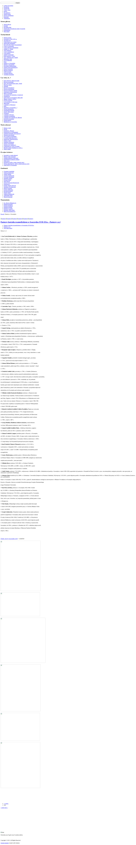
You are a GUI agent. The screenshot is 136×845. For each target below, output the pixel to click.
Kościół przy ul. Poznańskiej (11, 132)
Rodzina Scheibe (8, 207)
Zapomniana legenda (9, 110)
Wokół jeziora (7, 14)
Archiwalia (6, 8)
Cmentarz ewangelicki (9, 116)
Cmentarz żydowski (9, 114)
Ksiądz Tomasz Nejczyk (10, 185)
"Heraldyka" (7, 18)
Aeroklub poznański (9, 74)
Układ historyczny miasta (10, 42)
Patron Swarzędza (8, 69)
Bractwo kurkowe (8, 70)
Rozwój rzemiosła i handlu (10, 90)
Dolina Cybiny (7, 140)
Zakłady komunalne (9, 54)
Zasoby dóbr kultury (9, 112)
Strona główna (7, 24)
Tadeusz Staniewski (9, 172)
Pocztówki (6, 7)
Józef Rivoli (7, 181)
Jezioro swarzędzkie (9, 143)
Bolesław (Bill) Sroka (9, 210)
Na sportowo (7, 12)
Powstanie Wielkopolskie (10, 66)
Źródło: (3, 538)
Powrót (2, 214)
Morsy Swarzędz (8, 93)
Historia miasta (7, 37)
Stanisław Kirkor (8, 178)
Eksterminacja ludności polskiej (11, 159)
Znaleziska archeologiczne (10, 92)
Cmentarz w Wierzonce (9, 104)
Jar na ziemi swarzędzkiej (10, 136)
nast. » (6, 807)
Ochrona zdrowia (8, 73)
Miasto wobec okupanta (10, 156)
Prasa (5, 62)
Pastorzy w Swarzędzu (9, 63)
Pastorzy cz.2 (7, 226)
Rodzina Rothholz (8, 206)
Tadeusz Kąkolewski (9, 194)
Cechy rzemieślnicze (9, 52)
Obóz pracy (7, 161)
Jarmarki (6, 86)
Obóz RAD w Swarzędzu (10, 165)
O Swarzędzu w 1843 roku (10, 102)
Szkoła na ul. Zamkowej (10, 145)
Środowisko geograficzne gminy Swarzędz (14, 28)
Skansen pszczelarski (9, 135)
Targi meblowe (7, 50)
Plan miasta (6, 31)
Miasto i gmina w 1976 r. (10, 99)
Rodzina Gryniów (8, 208)
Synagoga (6, 113)
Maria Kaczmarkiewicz (9, 211)
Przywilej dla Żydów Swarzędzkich (13, 44)
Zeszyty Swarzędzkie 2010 (11, 538)
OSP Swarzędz (7, 71)
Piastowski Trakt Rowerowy (11, 139)
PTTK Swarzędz (8, 100)
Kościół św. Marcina (9, 130)
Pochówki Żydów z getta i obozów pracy (14, 162)
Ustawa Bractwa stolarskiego (11, 47)
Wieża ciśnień (7, 149)
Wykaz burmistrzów (9, 109)
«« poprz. (6, 803)
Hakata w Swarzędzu (9, 64)
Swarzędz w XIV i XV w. (10, 39)
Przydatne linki (7, 27)
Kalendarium (7, 30)
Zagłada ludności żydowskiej (11, 158)
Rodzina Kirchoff (8, 204)
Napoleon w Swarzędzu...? (10, 107)
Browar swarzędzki (8, 82)
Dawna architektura (9, 15)
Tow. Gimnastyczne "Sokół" (11, 57)
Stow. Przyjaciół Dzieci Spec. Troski (13, 83)
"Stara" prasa (7, 10)
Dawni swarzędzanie (9, 89)
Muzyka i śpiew (8, 85)
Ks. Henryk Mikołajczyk (10, 203)
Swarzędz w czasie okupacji (11, 155)
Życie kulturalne (8, 60)
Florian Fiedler (7, 180)
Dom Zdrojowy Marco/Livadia (11, 80)
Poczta (5, 129)
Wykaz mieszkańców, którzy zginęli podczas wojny (16, 163)
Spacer (5, 11)
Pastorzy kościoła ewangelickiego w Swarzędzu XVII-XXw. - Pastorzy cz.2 (30, 222)
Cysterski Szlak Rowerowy (10, 138)
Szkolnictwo (7, 96)
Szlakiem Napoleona (9, 142)
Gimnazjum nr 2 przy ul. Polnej (11, 146)
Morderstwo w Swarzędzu (10, 121)
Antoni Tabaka (7, 174)
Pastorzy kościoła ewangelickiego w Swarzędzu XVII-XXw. (19, 225)
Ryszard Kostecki (8, 191)
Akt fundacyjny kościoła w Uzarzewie (13, 95)
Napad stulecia (7, 120)
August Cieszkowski (9, 175)
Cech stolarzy (7, 53)
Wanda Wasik (7, 192)
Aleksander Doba (8, 195)
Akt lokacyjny (7, 40)
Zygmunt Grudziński (9, 171)
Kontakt (6, 26)
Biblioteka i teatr (8, 59)
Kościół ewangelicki (9, 119)
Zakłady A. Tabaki (8, 49)
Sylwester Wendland (9, 177)
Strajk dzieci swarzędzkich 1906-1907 (13, 97)
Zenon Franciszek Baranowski (11, 182)
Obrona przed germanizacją (10, 67)
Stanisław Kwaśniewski (10, 187)
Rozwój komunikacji (9, 87)
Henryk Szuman (8, 188)
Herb (5, 106)
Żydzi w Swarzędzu (9, 46)
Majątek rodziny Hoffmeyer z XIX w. (13, 147)
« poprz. (3, 807)
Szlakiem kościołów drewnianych (12, 133)
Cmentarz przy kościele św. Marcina (13, 117)
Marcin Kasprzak (8, 197)
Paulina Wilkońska (8, 190)
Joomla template (5, 843)
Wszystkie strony (8, 228)
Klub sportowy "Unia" (9, 56)
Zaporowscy (7, 184)
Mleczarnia (6, 103)
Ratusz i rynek (7, 128)
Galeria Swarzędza (8, 5)
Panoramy (6, 17)
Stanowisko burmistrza (9, 43)
